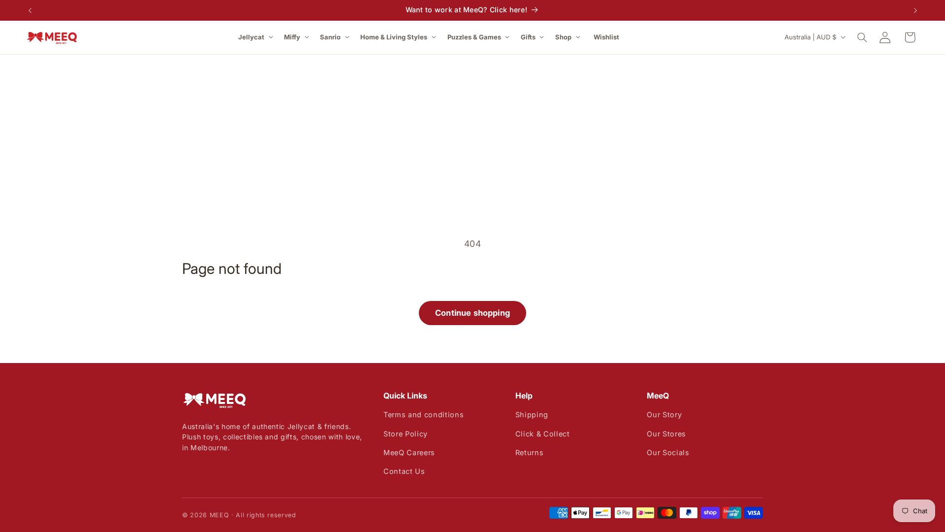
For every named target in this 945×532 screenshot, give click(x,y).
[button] (256, 37)
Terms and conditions (423, 414)
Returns (529, 452)
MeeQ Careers (409, 452)
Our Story (664, 414)
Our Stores (666, 434)
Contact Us (404, 471)
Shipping (531, 414)
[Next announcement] (915, 10)
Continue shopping (472, 313)
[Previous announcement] (30, 10)
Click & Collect (542, 434)
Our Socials (668, 452)
